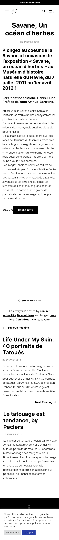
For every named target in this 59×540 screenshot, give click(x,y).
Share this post (31, 300)
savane (45, 319)
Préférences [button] (12, 532)
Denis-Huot (23, 319)
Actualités (9, 315)
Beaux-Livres (25, 315)
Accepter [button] (29, 532)
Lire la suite (25, 210)
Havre (35, 319)
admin (44, 311)
